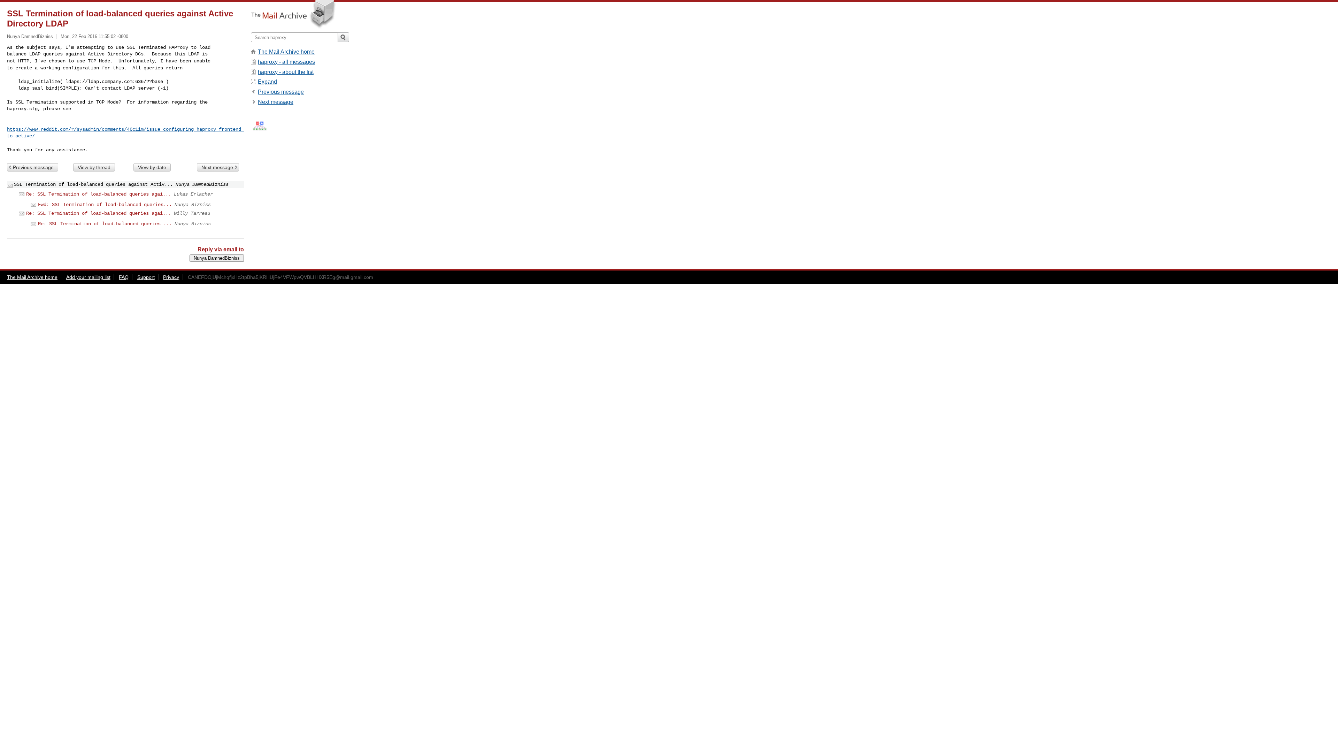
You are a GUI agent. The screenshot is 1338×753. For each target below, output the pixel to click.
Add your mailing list (88, 277)
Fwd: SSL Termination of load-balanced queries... (105, 204)
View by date (152, 167)
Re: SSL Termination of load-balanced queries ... (105, 224)
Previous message (33, 167)
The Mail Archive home (286, 52)
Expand (267, 82)
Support (146, 277)
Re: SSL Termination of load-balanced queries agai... (98, 194)
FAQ (124, 277)
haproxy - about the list (286, 72)
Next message (217, 167)
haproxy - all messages (286, 62)
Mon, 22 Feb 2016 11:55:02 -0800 (94, 36)
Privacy (171, 277)
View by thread (94, 167)
